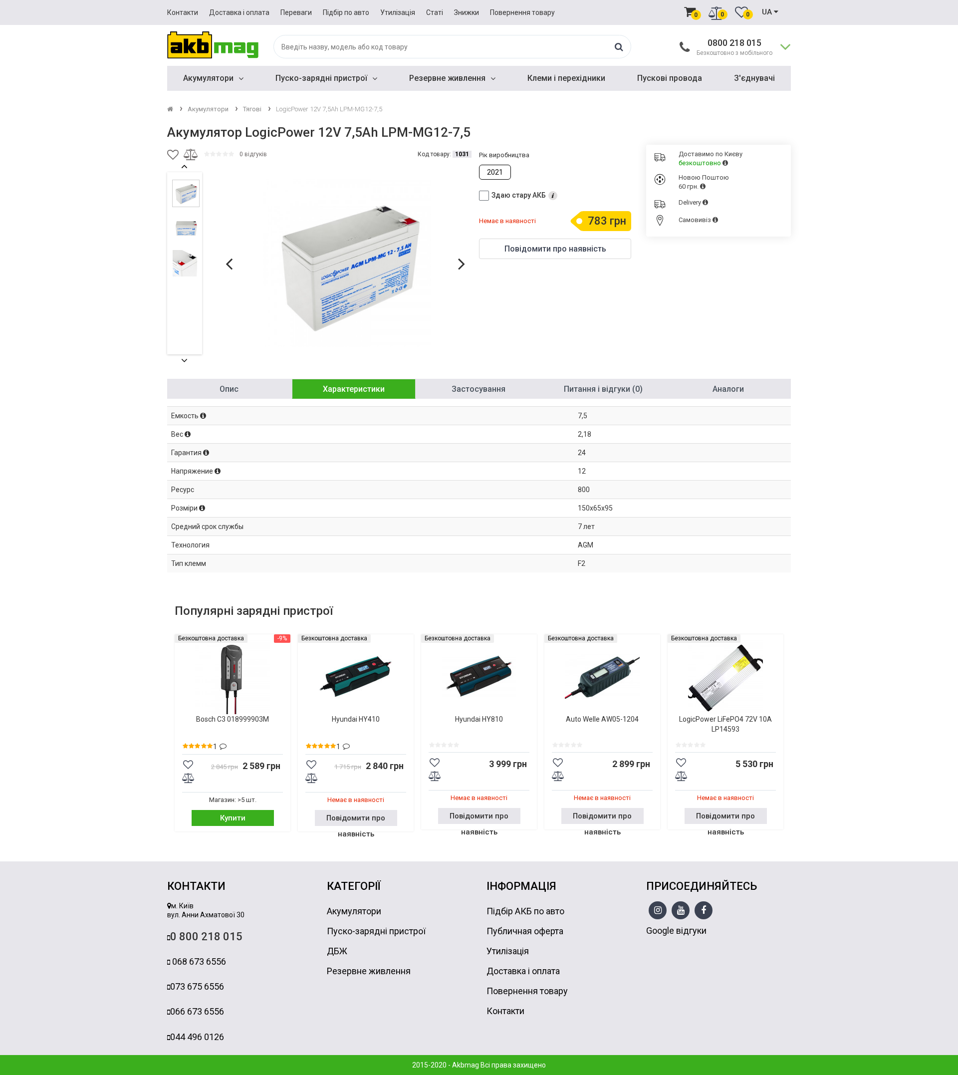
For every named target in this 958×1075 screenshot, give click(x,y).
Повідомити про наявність (355, 819)
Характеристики (354, 389)
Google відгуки (676, 930)
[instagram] (658, 911)
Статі (434, 12)
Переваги (296, 12)
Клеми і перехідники (566, 78)
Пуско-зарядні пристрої (321, 78)
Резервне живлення (447, 78)
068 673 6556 (198, 961)
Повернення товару (522, 12)
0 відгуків (253, 154)
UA (768, 11)
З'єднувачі (754, 78)
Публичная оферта (524, 931)
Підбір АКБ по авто (525, 911)
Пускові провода (669, 78)
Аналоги (728, 389)
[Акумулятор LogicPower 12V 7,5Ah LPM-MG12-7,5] (347, 263)
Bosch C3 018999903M (232, 719)
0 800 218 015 (206, 936)
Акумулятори (208, 78)
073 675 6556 (197, 986)
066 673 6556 (197, 1011)
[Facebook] (703, 911)
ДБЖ (337, 951)
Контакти (182, 12)
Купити (232, 817)
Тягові (252, 109)
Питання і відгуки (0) (603, 389)
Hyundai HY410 (356, 719)
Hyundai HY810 (479, 719)
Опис (229, 389)
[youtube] (681, 911)
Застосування (478, 389)
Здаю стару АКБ (518, 195)
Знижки (466, 12)
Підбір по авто (346, 12)
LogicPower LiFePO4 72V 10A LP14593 (725, 724)
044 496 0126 (197, 1037)
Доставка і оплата (239, 12)
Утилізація (397, 12)
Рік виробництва (504, 155)
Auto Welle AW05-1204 (602, 719)
